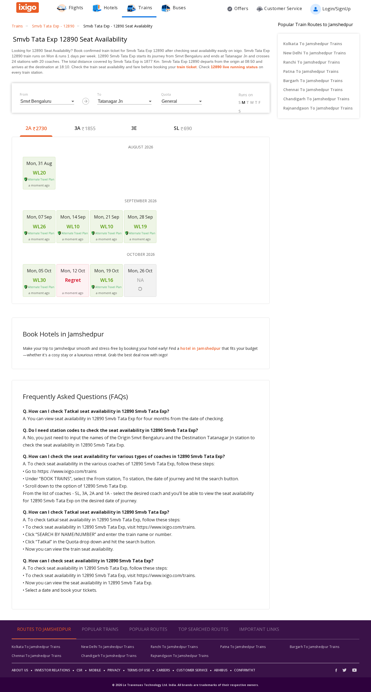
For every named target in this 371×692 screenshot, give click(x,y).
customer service (192, 670)
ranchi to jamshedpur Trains (311, 62)
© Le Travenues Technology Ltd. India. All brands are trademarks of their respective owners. (185, 685)
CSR (80, 670)
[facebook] (337, 670)
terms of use (138, 670)
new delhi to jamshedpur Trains (314, 52)
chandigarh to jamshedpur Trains (316, 98)
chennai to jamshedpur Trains (312, 89)
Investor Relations (52, 670)
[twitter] (344, 670)
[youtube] (354, 670)
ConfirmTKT (244, 670)
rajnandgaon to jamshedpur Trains (318, 108)
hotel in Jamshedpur (200, 348)
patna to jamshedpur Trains (310, 71)
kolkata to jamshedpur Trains (312, 43)
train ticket (187, 67)
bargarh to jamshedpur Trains (312, 80)
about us (20, 670)
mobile (95, 670)
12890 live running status (234, 67)
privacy (114, 670)
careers (163, 670)
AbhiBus (221, 670)
